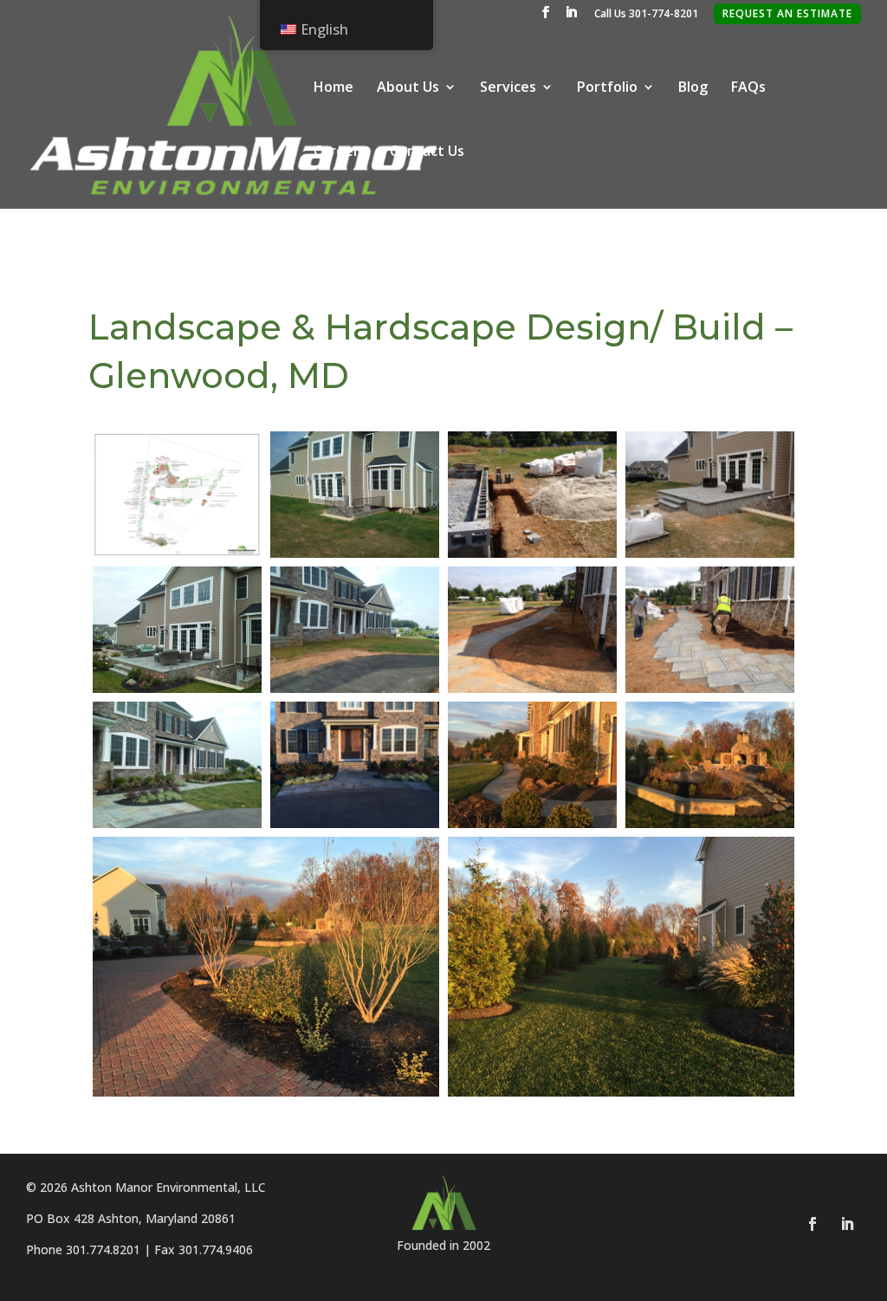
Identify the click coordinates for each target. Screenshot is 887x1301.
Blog (693, 88)
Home (333, 88)
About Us (408, 88)
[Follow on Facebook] (812, 1224)
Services (508, 88)
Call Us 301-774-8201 (646, 15)
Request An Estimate (787, 13)
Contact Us (427, 152)
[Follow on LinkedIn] (847, 1224)
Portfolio (607, 88)
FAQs (748, 88)
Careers (340, 152)
